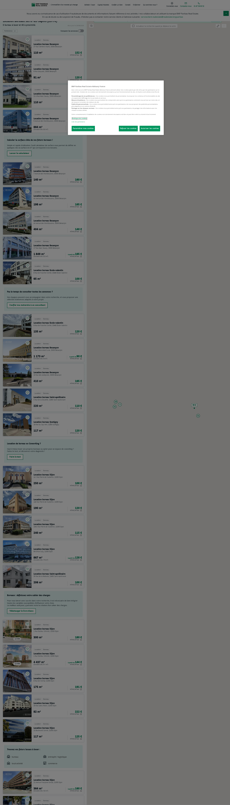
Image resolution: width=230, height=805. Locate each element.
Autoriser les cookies (150, 128)
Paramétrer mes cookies (83, 128)
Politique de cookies (79, 118)
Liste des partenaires (78, 122)
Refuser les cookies (128, 128)
